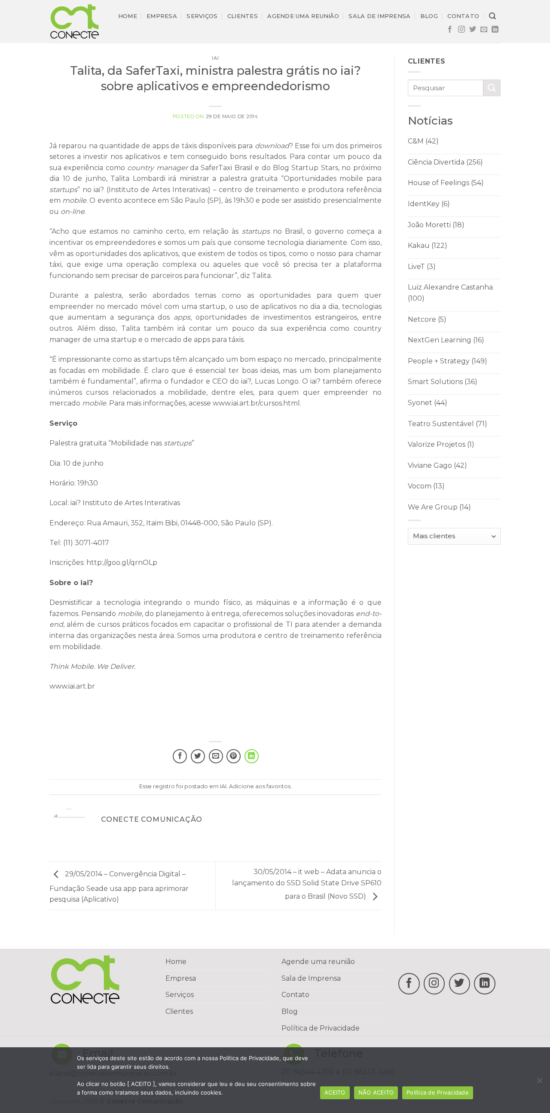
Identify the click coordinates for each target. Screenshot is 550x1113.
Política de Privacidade (320, 1028)
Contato (463, 15)
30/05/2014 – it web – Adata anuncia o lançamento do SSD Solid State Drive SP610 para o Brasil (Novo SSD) (307, 884)
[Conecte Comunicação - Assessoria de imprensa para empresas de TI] (74, 21)
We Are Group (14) (439, 507)
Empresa (162, 15)
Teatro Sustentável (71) (447, 424)
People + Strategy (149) (447, 361)
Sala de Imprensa (311, 978)
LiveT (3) (422, 266)
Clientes (242, 15)
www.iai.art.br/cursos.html (256, 403)
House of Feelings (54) (446, 183)
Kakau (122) (427, 245)
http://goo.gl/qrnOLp (121, 562)
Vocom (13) (426, 486)
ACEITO (334, 1092)
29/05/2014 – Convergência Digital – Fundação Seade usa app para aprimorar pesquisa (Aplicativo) (119, 887)
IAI (215, 58)
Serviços (201, 15)
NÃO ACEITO (376, 1092)
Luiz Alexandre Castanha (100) (450, 292)
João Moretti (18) (436, 225)
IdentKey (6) (429, 204)
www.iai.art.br (72, 686)
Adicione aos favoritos (259, 786)
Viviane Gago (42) (437, 465)
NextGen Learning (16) (446, 340)
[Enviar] (492, 87)
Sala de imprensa (379, 15)
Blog (429, 15)
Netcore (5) (427, 319)
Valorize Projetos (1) (441, 444)
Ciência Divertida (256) (445, 162)
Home (127, 15)
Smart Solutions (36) (442, 382)
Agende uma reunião (303, 15)
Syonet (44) (427, 403)
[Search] (492, 16)
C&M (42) (423, 141)
